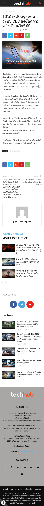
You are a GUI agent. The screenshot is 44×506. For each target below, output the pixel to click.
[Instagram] (11, 467)
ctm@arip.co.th (27, 451)
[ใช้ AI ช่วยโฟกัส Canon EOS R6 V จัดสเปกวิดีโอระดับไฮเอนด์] (8, 351)
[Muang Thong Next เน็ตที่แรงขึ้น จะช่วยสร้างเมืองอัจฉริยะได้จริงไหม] (8, 375)
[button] (40, 3)
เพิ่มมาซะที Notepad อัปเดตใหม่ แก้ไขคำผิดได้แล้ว (32, 182)
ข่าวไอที (11, 12)
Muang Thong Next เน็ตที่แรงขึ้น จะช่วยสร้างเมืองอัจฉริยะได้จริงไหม (29, 374)
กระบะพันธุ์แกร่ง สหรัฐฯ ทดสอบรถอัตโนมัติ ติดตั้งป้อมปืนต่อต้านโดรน (27, 274)
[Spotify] (31, 467)
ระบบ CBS (17, 151)
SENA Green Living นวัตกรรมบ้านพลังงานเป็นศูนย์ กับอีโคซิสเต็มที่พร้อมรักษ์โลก (28, 324)
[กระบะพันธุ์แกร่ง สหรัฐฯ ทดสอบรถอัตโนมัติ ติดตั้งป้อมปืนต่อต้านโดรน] (8, 273)
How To (13, 489)
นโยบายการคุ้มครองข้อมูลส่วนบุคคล (22, 413)
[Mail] (18, 467)
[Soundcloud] (24, 467)
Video (20, 489)
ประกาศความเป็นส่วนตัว (22, 415)
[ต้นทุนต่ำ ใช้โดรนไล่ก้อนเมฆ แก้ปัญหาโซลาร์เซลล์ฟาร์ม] (8, 262)
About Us (37, 489)
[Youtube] (22, 474)
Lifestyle (28, 489)
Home (4, 12)
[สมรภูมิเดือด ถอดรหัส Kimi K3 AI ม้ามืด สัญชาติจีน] (8, 363)
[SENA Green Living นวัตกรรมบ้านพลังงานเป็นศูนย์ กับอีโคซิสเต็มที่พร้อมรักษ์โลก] (8, 325)
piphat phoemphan (11, 30)
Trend (5, 489)
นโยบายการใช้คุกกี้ (22, 418)
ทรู (10, 151)
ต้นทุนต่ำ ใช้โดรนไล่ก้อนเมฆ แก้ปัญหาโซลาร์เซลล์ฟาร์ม (27, 262)
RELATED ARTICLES (12, 234)
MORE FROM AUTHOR (15, 238)
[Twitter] (37, 467)
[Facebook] (4, 467)
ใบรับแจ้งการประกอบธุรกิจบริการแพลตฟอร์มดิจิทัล (22, 420)
